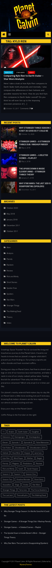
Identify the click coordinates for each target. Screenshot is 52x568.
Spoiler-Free (12, 288)
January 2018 (12, 219)
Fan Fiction (7, 447)
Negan (39, 458)
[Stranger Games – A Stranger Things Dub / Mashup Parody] (9, 145)
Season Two (7, 479)
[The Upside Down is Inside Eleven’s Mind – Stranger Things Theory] (9, 173)
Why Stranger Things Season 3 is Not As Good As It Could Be (35, 129)
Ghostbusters (20, 447)
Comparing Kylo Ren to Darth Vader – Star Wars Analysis (23, 77)
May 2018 (11, 213)
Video (31, 72)
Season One (31, 474)
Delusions (7, 437)
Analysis (8, 72)
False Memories (42, 442)
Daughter (35, 431)
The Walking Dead (14, 311)
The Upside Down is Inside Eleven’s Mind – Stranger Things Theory (32, 171)
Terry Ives (23, 489)
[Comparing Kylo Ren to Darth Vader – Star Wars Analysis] (26, 56)
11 (4, 431)
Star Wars (20, 72)
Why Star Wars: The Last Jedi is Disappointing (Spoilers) (35, 185)
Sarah (20, 468)
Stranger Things (13, 305)
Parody (9, 259)
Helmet (5, 452)
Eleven (5, 442)
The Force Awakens (39, 489)
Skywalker (7, 484)
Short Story (38, 479)
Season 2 (6, 474)
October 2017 (12, 231)
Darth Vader (23, 431)
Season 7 (18, 474)
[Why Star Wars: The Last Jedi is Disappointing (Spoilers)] (9, 187)
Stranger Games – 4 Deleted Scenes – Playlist (33, 157)
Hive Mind (16, 452)
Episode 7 (16, 442)
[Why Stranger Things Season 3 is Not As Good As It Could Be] (9, 132)
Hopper (27, 452)
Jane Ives (38, 452)
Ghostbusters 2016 (38, 447)
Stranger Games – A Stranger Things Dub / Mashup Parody (34, 143)
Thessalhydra (22, 495)
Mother (30, 458)
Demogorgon (20, 437)
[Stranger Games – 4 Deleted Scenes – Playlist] (9, 159)
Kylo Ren (6, 458)
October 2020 (12, 207)
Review (10, 270)
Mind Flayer (18, 458)
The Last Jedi (8, 495)
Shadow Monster (23, 479)
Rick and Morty (13, 276)
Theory (9, 317)
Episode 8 (28, 442)
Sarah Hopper (32, 468)
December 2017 (13, 225)
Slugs (17, 484)
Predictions (27, 463)
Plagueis (15, 463)
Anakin (11, 431)
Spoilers (10, 293)
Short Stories (12, 282)
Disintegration (34, 437)
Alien (9, 247)
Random (10, 264)
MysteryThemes (26, 564)
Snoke (25, 484)
